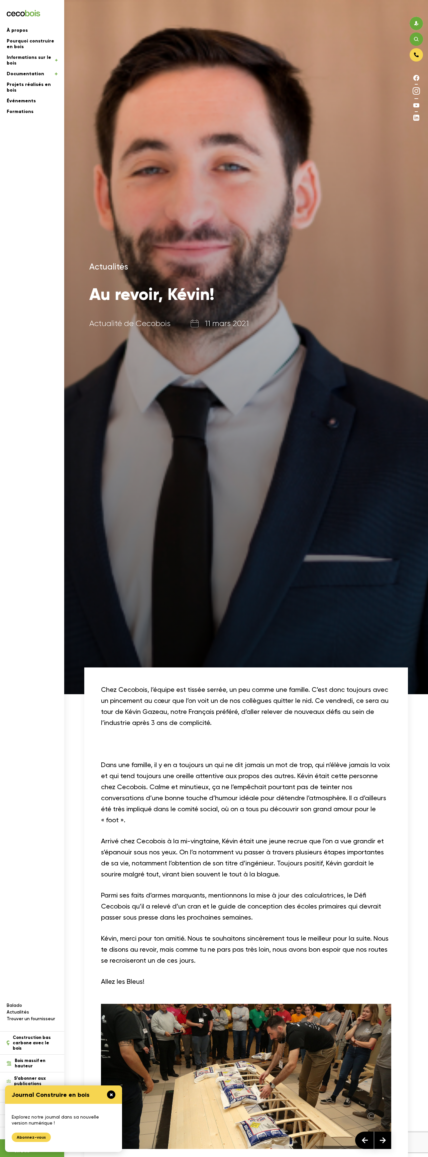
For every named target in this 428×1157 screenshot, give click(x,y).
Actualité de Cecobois (130, 323)
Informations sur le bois (29, 60)
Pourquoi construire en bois (30, 43)
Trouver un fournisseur (31, 1018)
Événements (21, 101)
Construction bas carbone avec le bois (32, 1043)
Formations (20, 111)
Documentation (25, 74)
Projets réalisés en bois (29, 87)
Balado (14, 1005)
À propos (17, 30)
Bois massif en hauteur (30, 1063)
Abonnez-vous (31, 1137)
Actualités (18, 1012)
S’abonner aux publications (30, 1081)
